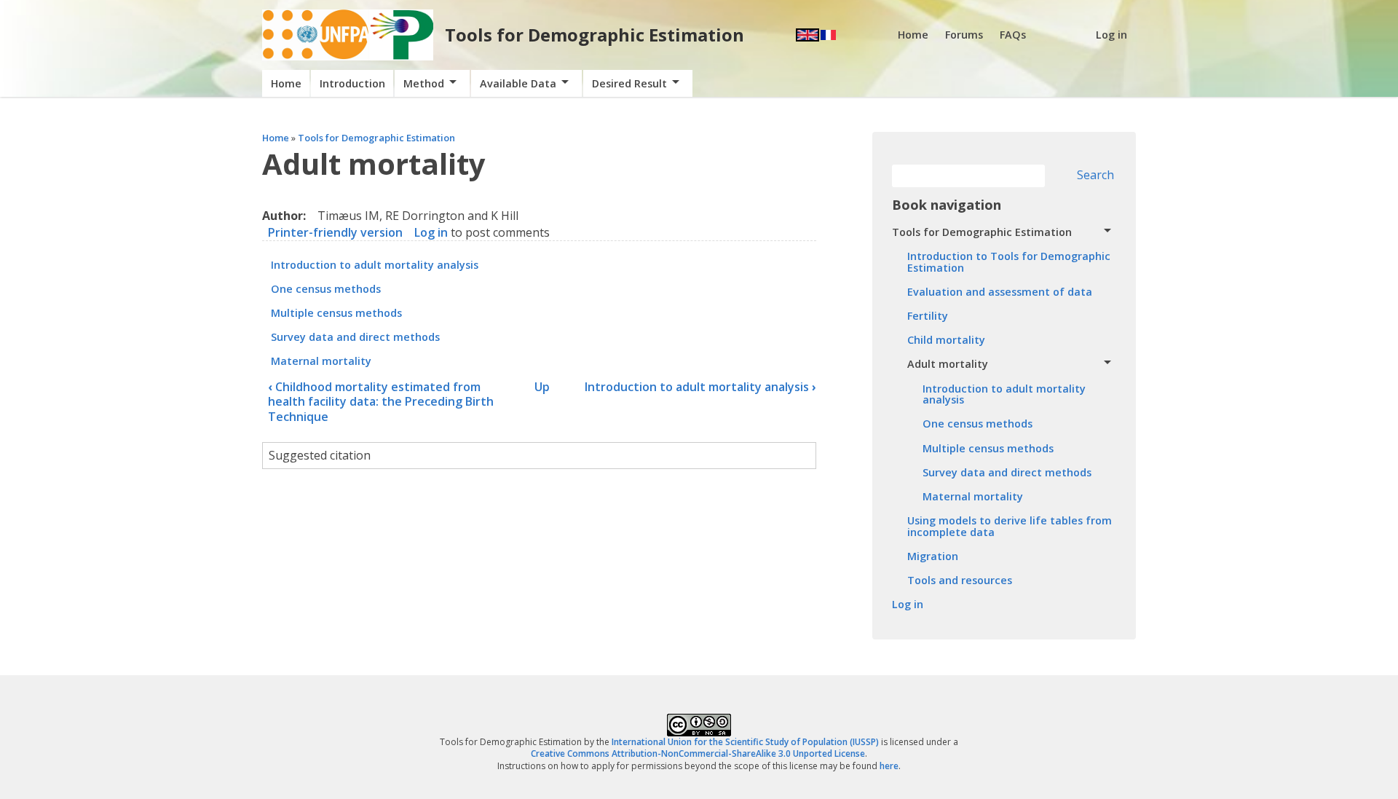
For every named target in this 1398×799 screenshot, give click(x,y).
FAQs (1013, 35)
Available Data (518, 83)
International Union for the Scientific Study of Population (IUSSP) (745, 742)
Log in (1111, 35)
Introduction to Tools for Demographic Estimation (1008, 262)
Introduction (352, 83)
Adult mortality (947, 364)
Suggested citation (320, 455)
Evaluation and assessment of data (999, 292)
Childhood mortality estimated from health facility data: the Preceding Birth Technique (381, 402)
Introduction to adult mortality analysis (374, 265)
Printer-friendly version (335, 232)
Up (542, 387)
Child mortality (946, 340)
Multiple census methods (336, 313)
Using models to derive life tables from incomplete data (1009, 526)
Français (828, 35)
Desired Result (629, 83)
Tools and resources (959, 580)
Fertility (927, 316)
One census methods (326, 289)
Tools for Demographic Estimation (594, 35)
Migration (932, 556)
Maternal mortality (321, 361)
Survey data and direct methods (355, 337)
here (889, 766)
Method (423, 83)
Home (913, 35)
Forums (964, 35)
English (807, 35)
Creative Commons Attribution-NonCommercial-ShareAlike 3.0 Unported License (698, 753)
